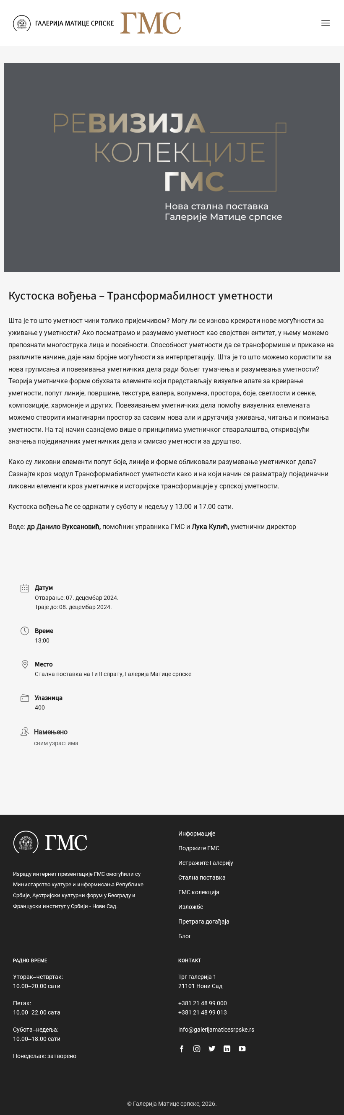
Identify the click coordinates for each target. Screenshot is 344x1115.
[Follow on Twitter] (211, 1049)
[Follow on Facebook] (181, 1049)
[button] (326, 23)
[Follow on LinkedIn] (227, 1049)
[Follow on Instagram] (196, 1049)
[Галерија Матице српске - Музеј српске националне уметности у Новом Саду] (63, 23)
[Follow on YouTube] (242, 1049)
